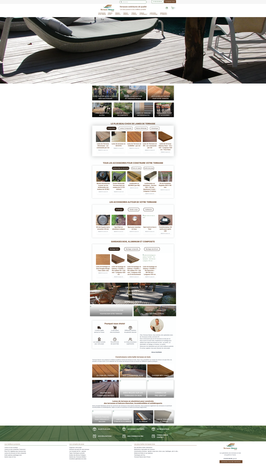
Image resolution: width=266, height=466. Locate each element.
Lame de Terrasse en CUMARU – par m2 (134, 145)
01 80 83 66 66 (157, 1)
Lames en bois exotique (11, 447)
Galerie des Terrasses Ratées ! (77, 457)
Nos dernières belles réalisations (143, 447)
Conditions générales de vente (77, 458)
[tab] (111, 128)
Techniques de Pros (139, 455)
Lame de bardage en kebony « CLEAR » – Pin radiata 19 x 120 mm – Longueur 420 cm (118, 270)
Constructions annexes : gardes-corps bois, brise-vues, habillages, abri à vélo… (156, 451)
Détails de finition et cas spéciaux (143, 453)
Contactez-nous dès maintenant (231, 461)
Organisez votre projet (75, 447)
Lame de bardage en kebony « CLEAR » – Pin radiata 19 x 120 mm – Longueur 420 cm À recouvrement (134, 270)
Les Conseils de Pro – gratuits (77, 451)
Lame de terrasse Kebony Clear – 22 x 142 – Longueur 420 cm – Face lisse (165, 146)
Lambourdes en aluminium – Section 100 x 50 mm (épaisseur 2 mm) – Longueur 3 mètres (149, 187)
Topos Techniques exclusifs (77, 453)
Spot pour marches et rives (134, 228)
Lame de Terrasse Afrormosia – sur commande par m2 (103, 146)
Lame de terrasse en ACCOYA (118, 145)
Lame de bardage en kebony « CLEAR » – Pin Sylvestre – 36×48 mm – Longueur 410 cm (150, 270)
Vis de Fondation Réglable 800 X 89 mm (165, 185)
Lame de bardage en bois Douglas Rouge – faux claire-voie (103, 268)
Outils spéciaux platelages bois (13, 455)
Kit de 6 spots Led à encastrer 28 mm (103, 228)
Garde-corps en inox (10, 457)
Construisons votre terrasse (102, 14)
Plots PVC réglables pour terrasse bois (15, 451)
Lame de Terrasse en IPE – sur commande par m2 (150, 146)
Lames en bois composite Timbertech (14, 449)
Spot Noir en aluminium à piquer (118, 228)
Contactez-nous (170, 1)
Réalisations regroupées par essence (144, 449)
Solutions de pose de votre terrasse (79, 449)
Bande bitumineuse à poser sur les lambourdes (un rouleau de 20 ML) (103, 186)
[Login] (167, 8)
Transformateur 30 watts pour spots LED (165, 229)
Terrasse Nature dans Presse (142, 457)
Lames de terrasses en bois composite (15, 453)
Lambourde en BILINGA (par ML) (134, 184)
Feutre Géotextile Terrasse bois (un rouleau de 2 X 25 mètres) (119, 186)
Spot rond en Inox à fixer (149, 228)
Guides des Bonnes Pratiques (77, 455)
